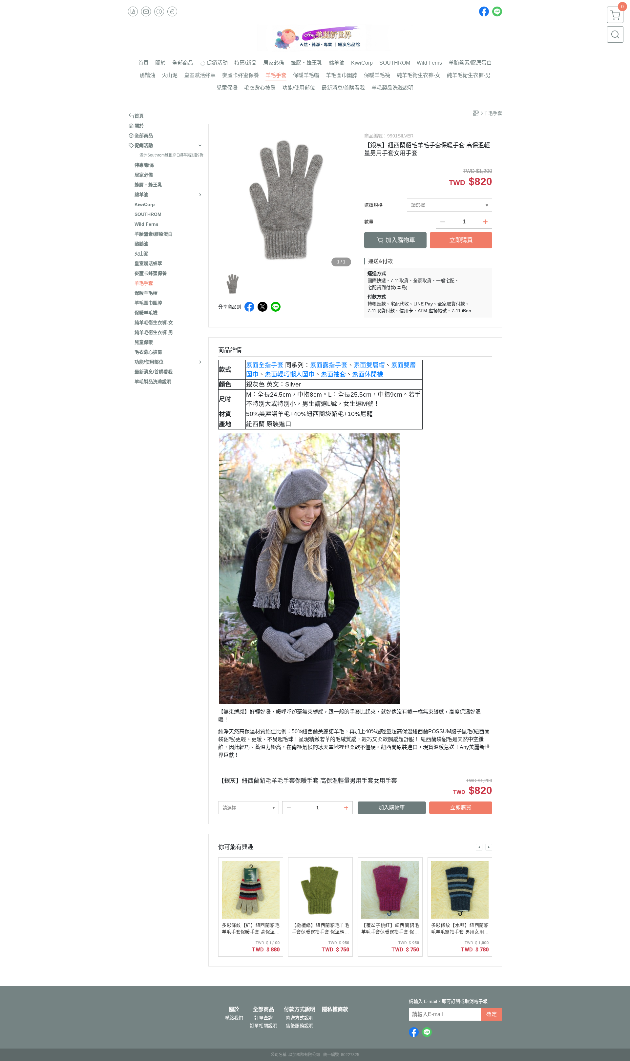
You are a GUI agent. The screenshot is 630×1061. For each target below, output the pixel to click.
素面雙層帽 (369, 365)
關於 (234, 1009)
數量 (368, 221)
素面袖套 (333, 374)
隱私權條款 (335, 1009)
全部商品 (263, 1009)
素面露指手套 (328, 365)
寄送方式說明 (299, 1017)
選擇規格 (373, 205)
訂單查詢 (263, 1017)
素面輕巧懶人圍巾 (290, 374)
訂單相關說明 (263, 1025)
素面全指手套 (265, 365)
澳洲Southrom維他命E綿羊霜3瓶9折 (171, 155)
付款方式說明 (299, 1009)
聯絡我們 (234, 1017)
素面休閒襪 (367, 374)
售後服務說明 (299, 1025)
